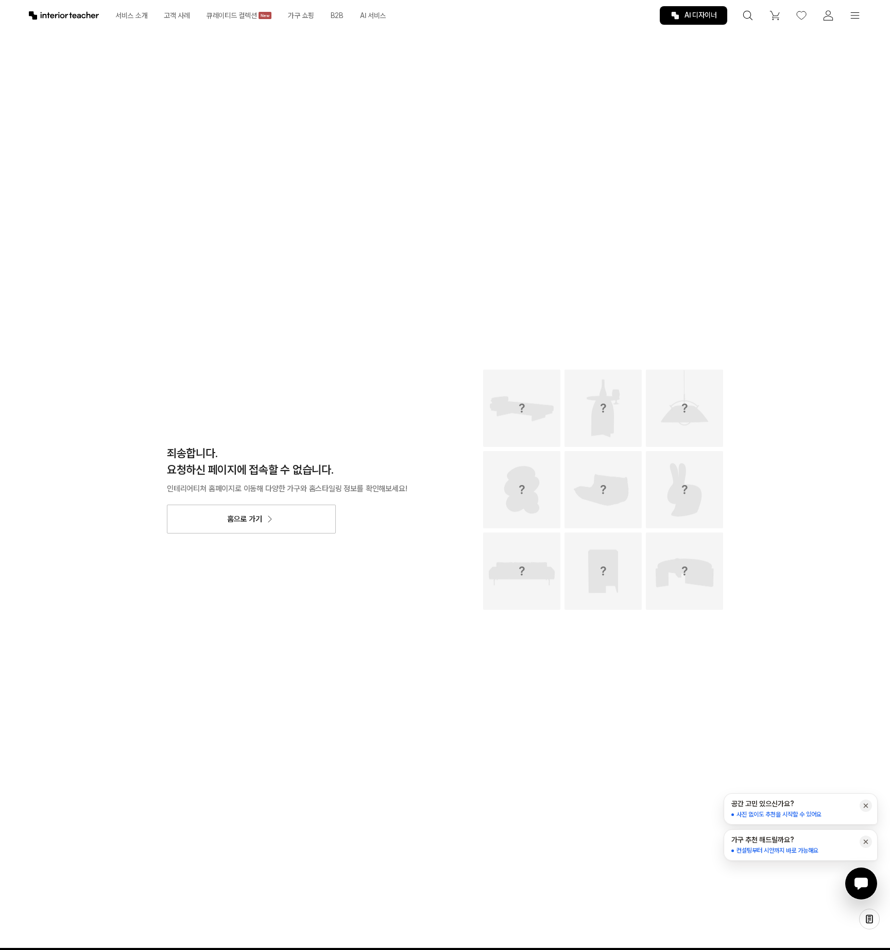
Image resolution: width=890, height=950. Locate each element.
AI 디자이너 (700, 15)
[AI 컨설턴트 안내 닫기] (866, 805)
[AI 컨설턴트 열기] (861, 883)
